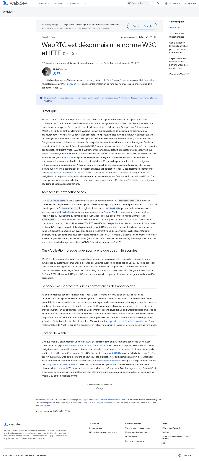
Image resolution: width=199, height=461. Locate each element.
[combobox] (140, 3)
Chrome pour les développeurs (138, 428)
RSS (163, 443)
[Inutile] (155, 37)
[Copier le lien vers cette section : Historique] (59, 111)
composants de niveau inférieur (61, 364)
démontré (68, 157)
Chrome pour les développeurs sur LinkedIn (176, 437)
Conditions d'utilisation (13, 455)
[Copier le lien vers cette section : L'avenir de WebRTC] (72, 333)
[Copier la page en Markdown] (72, 53)
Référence (73, 3)
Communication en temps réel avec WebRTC (107, 98)
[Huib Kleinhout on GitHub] (58, 74)
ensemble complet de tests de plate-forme (67, 172)
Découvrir (58, 3)
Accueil (45, 37)
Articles (8, 11)
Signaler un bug (95, 428)
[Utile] (151, 37)
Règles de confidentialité (35, 455)
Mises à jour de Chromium (136, 432)
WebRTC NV (115, 353)
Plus (85, 3)
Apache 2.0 (51, 403)
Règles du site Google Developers (98, 403)
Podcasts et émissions (134, 441)
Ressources (42, 3)
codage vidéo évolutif (109, 360)
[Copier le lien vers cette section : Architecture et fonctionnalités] (88, 192)
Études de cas (131, 436)
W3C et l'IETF (75, 84)
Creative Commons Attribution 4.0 (113, 399)
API (55, 200)
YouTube (165, 432)
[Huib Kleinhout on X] (54, 74)
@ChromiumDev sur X (171, 428)
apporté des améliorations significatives (129, 321)
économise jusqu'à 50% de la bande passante (85, 345)
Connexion (190, 3)
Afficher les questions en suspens (103, 432)
